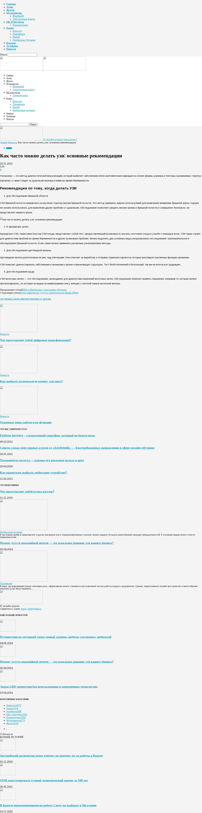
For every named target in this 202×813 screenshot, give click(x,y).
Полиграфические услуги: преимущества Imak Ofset (49, 292)
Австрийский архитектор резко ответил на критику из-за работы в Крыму (51, 755)
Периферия (19, 34)
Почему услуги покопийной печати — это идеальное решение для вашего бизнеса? (57, 543)
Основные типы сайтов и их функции (26, 422)
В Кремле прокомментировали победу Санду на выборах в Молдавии (48, 805)
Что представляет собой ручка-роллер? (27, 491)
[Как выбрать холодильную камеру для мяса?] (19, 372)
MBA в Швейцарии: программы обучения (44, 289)
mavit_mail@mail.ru (31, 608)
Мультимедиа (14, 13)
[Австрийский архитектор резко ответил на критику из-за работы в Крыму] (8, 749)
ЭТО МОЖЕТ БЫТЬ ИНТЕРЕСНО (17, 299)
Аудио (9, 7)
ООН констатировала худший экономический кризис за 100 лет (44, 780)
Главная (11, 4)
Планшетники (20, 25)
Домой (3, 142)
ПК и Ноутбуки (15, 22)
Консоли (17, 31)
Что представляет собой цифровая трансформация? (35, 340)
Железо (10, 10)
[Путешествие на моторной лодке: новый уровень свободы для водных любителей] (8, 630)
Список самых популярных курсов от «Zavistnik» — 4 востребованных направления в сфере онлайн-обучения (77, 447)
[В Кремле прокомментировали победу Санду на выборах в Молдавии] (8, 799)
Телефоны (12, 46)
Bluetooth (18, 16)
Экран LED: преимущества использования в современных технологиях (49, 686)
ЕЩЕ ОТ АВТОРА (42, 299)
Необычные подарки (24, 40)
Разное (10, 28)
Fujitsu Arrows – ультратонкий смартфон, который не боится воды (47, 435)
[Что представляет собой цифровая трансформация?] (19, 331)
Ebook (16, 37)
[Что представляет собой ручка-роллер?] (23, 529)
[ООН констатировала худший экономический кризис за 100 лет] (8, 774)
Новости (11, 49)
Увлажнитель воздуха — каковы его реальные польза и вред (42, 460)
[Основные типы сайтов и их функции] (19, 413)
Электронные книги (24, 19)
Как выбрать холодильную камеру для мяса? (31, 381)
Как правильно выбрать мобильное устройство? (33, 472)
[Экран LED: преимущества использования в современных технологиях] (8, 680)
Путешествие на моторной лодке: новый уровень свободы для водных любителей (55, 637)
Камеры (11, 43)
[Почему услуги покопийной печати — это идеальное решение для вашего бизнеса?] (23, 580)
